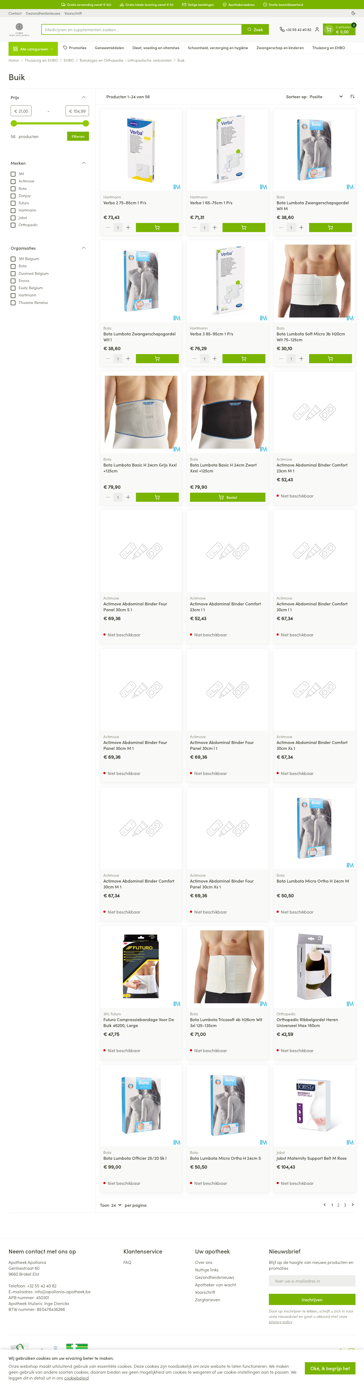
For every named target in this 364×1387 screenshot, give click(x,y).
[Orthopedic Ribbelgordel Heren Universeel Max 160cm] (314, 967)
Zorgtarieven (207, 1299)
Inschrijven (312, 1299)
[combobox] (141, 29)
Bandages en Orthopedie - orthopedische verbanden (126, 60)
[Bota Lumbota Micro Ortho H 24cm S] (228, 1105)
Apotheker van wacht (215, 1284)
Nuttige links (207, 1269)
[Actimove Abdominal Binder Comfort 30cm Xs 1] (314, 690)
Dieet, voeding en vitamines (155, 47)
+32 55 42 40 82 (41, 1285)
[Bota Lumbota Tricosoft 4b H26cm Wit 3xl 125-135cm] (228, 967)
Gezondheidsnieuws (43, 13)
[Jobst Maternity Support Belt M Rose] (314, 1105)
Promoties (77, 47)
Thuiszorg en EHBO (328, 47)
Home (14, 60)
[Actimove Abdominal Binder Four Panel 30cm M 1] (141, 690)
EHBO (69, 60)
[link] (325, 1204)
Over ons (203, 1262)
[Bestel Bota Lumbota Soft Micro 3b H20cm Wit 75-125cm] (330, 358)
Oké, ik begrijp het (330, 1368)
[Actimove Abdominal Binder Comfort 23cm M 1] (314, 412)
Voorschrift (73, 13)
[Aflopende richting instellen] (352, 96)
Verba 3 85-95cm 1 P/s (211, 333)
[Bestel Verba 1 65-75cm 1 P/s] (244, 227)
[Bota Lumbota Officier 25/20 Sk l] (141, 1105)
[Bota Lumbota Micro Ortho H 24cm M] (314, 828)
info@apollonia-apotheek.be (63, 1291)
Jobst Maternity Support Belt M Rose (312, 1158)
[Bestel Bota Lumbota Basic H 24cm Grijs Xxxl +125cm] (157, 497)
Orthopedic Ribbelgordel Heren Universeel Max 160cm (307, 1022)
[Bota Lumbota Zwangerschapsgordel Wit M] (314, 150)
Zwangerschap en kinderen (280, 47)
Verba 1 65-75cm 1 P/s (211, 202)
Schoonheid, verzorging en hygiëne (218, 47)
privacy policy (280, 1321)
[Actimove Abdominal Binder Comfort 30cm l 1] (314, 551)
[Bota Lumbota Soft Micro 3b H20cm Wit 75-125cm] (314, 281)
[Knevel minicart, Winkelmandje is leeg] (329, 29)
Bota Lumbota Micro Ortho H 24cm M (313, 881)
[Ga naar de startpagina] (20, 29)
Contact (15, 13)
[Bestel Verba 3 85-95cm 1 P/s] (244, 358)
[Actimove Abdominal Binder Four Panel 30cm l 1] (228, 690)
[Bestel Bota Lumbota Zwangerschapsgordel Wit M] (330, 227)
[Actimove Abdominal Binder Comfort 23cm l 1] (228, 551)
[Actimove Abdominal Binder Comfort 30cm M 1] (141, 828)
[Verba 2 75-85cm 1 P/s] (141, 150)
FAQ (127, 1262)
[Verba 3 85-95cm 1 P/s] (228, 281)
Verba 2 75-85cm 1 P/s (124, 202)
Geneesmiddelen (109, 47)
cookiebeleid (76, 1378)
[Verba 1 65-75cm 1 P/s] (228, 150)
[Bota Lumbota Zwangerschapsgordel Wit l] (141, 281)
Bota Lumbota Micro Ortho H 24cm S (225, 1158)
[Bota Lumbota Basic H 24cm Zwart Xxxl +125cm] (228, 412)
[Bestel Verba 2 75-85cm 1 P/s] (157, 227)
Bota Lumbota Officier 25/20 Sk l (135, 1158)
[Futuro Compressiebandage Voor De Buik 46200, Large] (141, 967)
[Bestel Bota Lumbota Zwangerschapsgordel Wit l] (157, 358)
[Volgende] (351, 1204)
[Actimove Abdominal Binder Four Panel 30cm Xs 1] (228, 828)
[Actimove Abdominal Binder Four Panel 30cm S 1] (141, 551)
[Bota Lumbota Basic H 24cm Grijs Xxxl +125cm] (141, 412)
